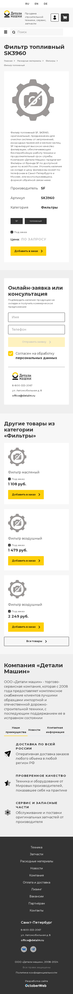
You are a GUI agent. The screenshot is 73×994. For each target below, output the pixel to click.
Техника (36, 847)
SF (16, 221)
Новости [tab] (34, 729)
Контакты (36, 910)
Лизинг (36, 889)
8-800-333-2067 (22, 385)
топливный (36, 221)
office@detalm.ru (23, 395)
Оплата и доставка (36, 882)
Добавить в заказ (26, 251)
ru (27, 3)
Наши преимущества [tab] (16, 730)
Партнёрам (36, 903)
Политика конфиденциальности (36, 972)
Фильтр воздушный (25, 538)
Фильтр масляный (24, 472)
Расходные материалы (36, 861)
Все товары (34, 641)
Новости (36, 868)
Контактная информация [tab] (55, 730)
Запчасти (36, 854)
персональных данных (36, 358)
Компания (36, 875)
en (36, 3)
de (45, 3)
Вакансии (36, 896)
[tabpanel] (36, 783)
